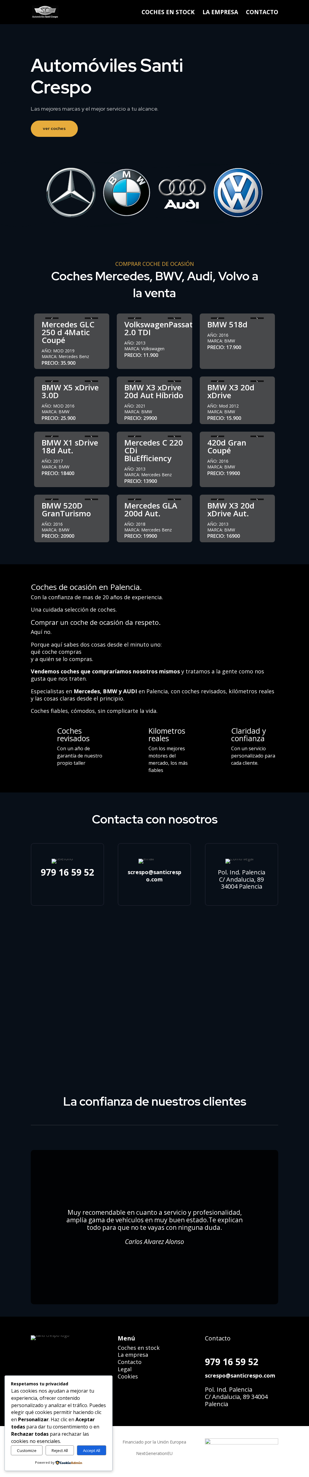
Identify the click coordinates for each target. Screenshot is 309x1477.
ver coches (54, 128)
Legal (125, 1369)
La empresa (220, 13)
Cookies (128, 1376)
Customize (27, 1450)
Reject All (60, 1450)
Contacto (262, 13)
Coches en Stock (168, 13)
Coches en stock (139, 1347)
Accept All (91, 1450)
